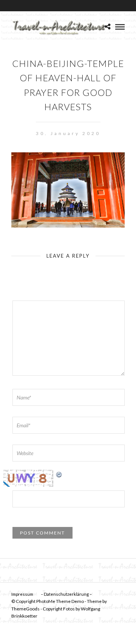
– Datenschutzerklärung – (66, 594)
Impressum (22, 594)
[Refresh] (59, 474)
